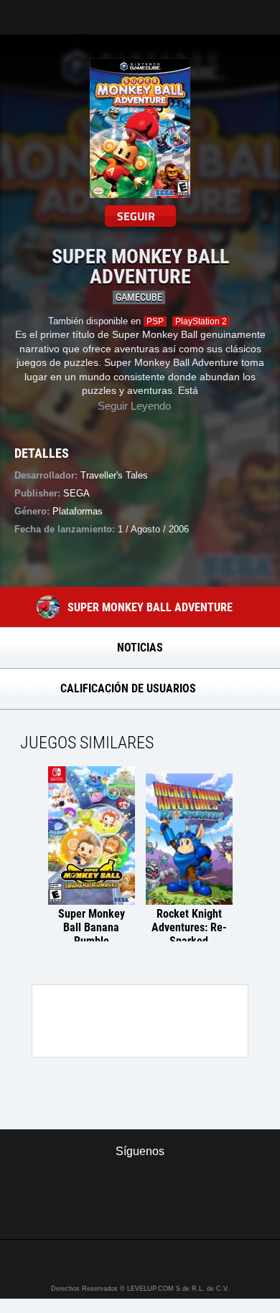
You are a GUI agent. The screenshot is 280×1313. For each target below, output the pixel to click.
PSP (155, 321)
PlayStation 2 (201, 321)
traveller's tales (114, 475)
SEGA (76, 493)
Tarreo (20, 10)
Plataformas (77, 511)
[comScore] (140, 1212)
